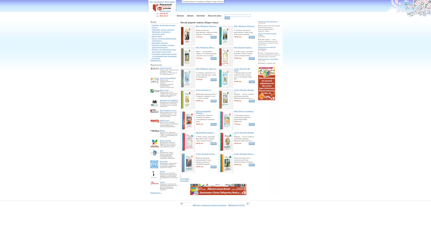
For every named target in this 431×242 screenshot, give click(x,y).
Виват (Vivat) (164, 90)
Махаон (162, 130)
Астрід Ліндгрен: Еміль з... (244, 154)
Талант (162, 182)
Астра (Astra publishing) (168, 78)
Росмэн (162, 171)
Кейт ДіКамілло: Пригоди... (206, 26)
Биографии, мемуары (160, 43)
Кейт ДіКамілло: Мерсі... (205, 47)
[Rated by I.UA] (186, 205)
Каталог (180, 15)
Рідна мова (163, 161)
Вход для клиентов (157, 2)
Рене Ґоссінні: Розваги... (243, 47)
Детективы (156, 58)
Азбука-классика (165, 68)
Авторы (190, 15)
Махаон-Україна (165, 141)
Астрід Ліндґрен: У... (204, 90)
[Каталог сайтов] (248, 205)
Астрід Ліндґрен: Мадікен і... (244, 91)
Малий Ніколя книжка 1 (205, 133)
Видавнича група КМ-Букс (169, 100)
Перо (161, 151)
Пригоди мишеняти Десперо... (203, 112)
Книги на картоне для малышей (268, 59)
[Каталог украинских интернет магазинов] (209, 205)
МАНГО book (164, 120)
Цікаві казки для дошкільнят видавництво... (267, 48)
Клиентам (201, 15)
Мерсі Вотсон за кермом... (244, 111)
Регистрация (170, 2)
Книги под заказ (214, 15)
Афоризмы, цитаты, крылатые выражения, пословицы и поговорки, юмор (163, 32)
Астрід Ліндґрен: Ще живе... (242, 69)
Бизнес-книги (157, 36)
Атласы (154, 27)
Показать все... (156, 60)
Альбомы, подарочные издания (163, 25)
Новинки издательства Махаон (268, 21)
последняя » (184, 181)
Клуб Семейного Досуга (168, 110)
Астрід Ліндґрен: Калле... (205, 154)
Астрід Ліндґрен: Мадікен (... (244, 133)
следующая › (185, 179)
